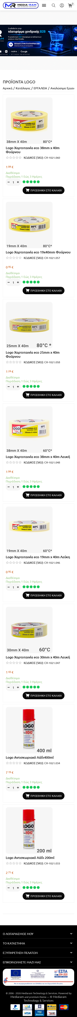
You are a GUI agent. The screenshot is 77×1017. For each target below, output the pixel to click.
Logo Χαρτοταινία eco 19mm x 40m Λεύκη (38, 557)
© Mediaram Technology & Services (45, 998)
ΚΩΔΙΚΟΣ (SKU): (34, 157)
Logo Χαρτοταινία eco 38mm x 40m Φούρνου (33, 150)
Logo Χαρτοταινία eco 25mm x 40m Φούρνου (33, 354)
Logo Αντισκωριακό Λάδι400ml (30, 757)
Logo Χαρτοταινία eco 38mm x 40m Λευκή (38, 456)
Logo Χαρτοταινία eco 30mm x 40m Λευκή (38, 657)
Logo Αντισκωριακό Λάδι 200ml (30, 857)
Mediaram (17, 996)
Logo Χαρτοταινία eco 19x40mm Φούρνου (38, 252)
